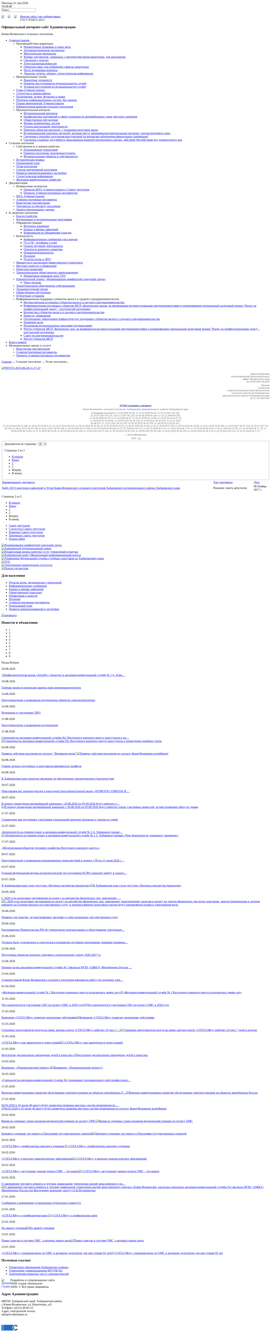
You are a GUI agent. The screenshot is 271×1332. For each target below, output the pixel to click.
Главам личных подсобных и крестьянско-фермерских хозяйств (41, 766)
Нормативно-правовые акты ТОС (45, 275)
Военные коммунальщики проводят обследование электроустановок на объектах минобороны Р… (63, 1092)
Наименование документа (18, 482)
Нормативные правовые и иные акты (47, 46)
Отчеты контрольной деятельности (46, 126)
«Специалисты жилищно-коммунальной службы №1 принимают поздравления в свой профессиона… (66, 1080)
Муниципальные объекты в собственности (51, 156)
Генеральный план (28, 163)
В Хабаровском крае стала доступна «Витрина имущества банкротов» (45, 885)
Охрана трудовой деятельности (43, 246)
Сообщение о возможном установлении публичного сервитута (41, 1202)
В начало (17, 456)
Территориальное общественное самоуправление (47, 272)
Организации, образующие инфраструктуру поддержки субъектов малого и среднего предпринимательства (92, 319)
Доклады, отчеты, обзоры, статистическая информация (58, 73)
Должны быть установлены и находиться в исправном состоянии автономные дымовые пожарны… (64, 942)
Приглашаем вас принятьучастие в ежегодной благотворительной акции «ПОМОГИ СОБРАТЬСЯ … (65, 791)
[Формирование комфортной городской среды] (31, 545)
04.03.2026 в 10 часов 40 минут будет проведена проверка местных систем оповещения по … (60, 1105)
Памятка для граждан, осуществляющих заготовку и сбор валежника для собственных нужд (59, 917)
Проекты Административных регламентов (50, 192)
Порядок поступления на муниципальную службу (55, 83)
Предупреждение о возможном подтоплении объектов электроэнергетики (48, 700)
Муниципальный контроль (41, 113)
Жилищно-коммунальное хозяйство (38, 179)
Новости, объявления (37, 315)
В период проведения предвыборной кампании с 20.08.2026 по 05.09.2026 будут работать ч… (60, 803)
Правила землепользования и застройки (41, 173)
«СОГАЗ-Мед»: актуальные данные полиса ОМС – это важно (40, 1171)
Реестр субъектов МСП (38, 338)
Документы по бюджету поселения (38, 206)
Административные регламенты (36, 199)
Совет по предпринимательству (44, 335)
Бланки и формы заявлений (41, 229)
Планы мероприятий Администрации (40, 103)
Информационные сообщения (28, 585)
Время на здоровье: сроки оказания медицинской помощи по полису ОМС (48, 1121)
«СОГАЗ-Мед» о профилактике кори (24, 1215)
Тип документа (222, 482)
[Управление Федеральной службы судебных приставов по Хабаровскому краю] (52, 558)
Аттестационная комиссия (40, 63)
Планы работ (17, 538)
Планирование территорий (41, 149)
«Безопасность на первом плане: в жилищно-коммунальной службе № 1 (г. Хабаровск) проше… (61, 832)
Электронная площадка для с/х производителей (39, 1273)
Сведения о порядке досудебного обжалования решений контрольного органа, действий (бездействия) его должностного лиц (103, 139)
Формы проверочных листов (42, 123)
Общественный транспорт (25, 592)
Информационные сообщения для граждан (51, 239)
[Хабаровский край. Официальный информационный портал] (41, 555)
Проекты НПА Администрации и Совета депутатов (56, 189)
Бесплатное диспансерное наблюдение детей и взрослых (37, 1055)
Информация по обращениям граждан (48, 232)
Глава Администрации (30, 90)
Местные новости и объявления (36, 265)
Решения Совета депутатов (26, 532)
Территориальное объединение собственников (45, 285)
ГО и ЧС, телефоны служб (40, 242)
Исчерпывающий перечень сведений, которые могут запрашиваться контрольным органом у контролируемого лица (97, 133)
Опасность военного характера (43, 249)
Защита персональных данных (35, 209)
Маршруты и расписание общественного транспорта (49, 262)
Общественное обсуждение (41, 119)
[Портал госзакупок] (14, 568)
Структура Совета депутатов (27, 528)
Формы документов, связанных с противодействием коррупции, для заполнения (74, 56)
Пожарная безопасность (39, 252)
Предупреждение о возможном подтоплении (29, 725)
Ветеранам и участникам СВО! (21, 712)
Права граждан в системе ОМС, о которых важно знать (36, 1240)
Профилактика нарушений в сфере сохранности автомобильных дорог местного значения (80, 116)
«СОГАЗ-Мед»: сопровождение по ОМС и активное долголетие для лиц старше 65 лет (56, 1253)
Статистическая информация (34, 176)
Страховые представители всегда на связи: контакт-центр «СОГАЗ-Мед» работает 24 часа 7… (60, 1030)
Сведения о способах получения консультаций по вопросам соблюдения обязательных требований (86, 136)
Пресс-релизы (32, 282)
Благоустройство (26, 216)
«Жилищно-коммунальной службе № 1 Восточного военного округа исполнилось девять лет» (60, 992)
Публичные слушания (30, 295)
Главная (6, 361)
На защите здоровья (13, 1228)
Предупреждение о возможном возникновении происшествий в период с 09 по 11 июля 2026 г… (62, 860)
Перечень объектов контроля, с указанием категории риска (61, 129)
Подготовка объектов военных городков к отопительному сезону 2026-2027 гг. (51, 954)
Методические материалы (40, 53)
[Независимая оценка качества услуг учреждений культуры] (39, 551)
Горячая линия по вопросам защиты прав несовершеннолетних (41, 687)
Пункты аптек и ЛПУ (37, 259)
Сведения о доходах (36, 60)
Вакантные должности (38, 80)
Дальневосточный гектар (32, 289)
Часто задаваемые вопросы (41, 70)
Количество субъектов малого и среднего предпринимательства (64, 312)
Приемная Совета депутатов (27, 535)
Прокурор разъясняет (29, 269)
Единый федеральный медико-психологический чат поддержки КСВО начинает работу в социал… (64, 873)
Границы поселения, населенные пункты (49, 153)
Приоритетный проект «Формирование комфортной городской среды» (61, 279)
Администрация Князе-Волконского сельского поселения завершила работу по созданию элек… (62, 979)
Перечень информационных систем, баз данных (46, 100)
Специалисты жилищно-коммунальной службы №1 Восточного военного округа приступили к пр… (65, 737)
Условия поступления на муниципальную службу (55, 86)
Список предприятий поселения (36, 169)
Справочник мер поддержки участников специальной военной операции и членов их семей (59, 819)
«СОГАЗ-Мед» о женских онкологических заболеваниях (37, 1158)
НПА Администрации (30, 196)
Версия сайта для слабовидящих (40, 16)
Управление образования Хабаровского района (38, 1267)
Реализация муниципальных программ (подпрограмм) (58, 325)
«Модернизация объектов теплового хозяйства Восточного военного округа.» (50, 847)
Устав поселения (26, 166)
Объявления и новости (23, 595)
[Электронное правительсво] (26, 565)
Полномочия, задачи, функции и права (40, 96)
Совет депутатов (19, 525)
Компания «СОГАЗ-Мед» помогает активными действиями (39, 1017)
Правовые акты (33, 322)
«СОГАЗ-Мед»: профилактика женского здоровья (33, 1146)
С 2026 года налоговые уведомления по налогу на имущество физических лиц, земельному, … (61, 898)
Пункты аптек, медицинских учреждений (35, 582)
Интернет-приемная (36, 226)
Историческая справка (30, 159)
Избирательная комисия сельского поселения (44, 106)
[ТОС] (6, 561)
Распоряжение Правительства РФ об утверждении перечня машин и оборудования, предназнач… (63, 929)
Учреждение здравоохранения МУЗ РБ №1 (36, 1270)
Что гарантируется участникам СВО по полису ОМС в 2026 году (42, 1005)
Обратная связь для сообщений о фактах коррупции (56, 66)
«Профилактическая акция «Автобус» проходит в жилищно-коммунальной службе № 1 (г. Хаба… (63, 675)
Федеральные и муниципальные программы (44, 219)
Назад (15, 460)
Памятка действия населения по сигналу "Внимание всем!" (39, 753)
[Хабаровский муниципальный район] (26, 548)
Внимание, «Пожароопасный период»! (26, 1067)
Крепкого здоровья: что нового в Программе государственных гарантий (47, 1133)
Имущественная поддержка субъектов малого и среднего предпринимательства (74, 302)
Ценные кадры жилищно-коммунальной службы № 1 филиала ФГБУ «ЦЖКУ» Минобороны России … (66, 967)
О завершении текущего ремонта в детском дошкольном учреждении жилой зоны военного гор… (63, 1183)
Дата (257, 482)
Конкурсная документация (33, 202)
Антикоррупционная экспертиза (44, 50)
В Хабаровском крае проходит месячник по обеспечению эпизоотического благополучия (57, 778)
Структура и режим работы (33, 93)
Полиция (29, 255)
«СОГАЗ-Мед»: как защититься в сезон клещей (31, 1042)
